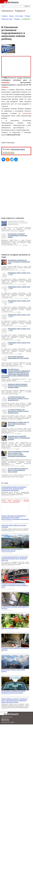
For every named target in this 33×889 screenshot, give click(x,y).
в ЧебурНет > (26, 19)
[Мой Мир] (16, 159)
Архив (11, 16)
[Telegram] (12, 159)
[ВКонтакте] (3, 159)
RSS (13, 722)
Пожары (17, 19)
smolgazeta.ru (7, 54)
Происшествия (6, 19)
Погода (27, 16)
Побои (4, 87)
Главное (4, 16)
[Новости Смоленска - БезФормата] (9, 2)
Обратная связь (5, 719)
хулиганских (26, 113)
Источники (19, 16)
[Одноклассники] (8, 159)
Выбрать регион (5, 720)
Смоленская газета (18, 149)
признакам (5, 82)
